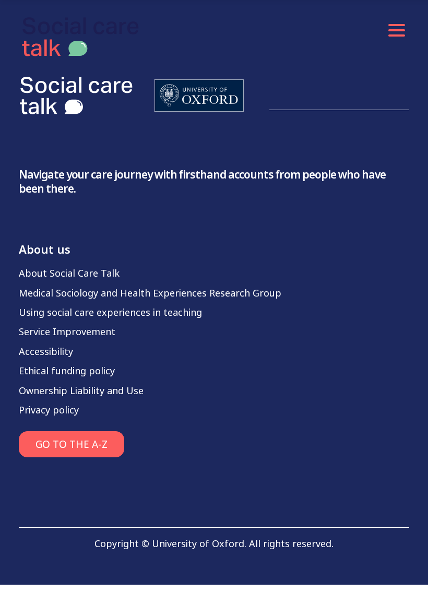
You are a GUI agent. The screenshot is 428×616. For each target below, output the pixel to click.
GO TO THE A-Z (71, 444)
